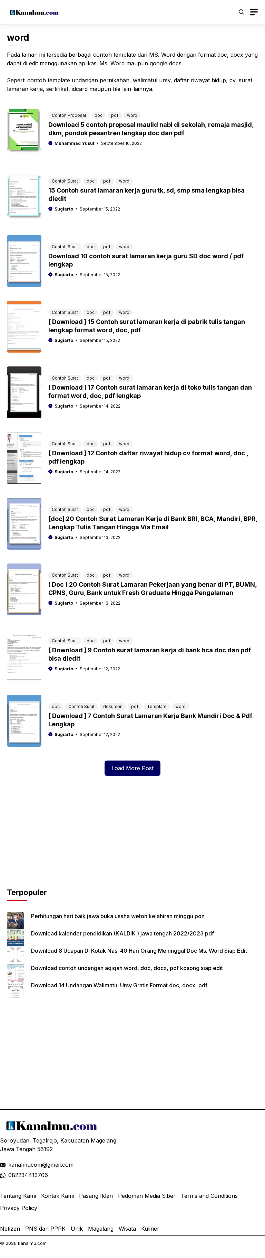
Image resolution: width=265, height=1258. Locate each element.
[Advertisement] (132, 838)
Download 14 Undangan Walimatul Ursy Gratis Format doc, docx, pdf (119, 985)
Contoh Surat (65, 181)
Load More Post (132, 768)
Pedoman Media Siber (147, 1195)
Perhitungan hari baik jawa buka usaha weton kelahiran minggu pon (118, 916)
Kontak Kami (57, 1195)
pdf (114, 115)
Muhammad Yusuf (75, 143)
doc (98, 115)
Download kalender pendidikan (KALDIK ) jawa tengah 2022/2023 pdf (122, 933)
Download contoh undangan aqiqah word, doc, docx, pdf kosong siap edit (127, 968)
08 (11, 1175)
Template (157, 706)
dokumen (112, 706)
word (132, 115)
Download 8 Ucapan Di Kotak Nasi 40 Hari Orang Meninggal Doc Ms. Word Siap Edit (139, 950)
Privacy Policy (18, 1207)
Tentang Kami (18, 1195)
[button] (241, 12)
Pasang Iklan (96, 1195)
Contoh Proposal (69, 115)
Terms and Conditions (209, 1195)
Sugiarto (64, 209)
